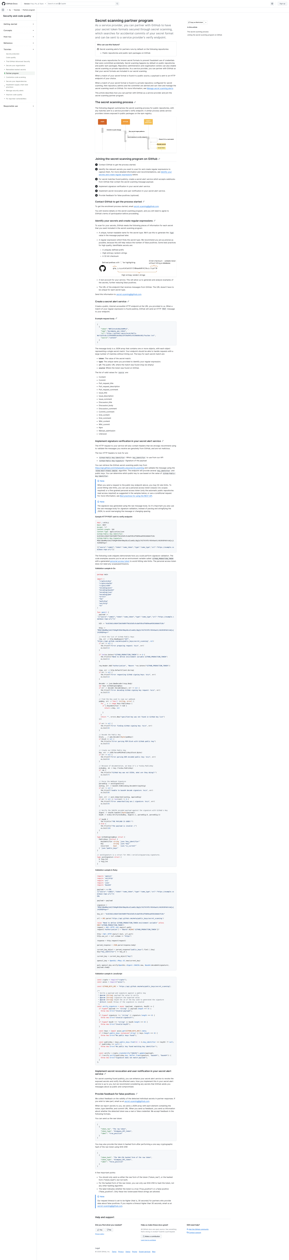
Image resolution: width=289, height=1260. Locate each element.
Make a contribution (152, 1236)
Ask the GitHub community (199, 1229)
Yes (101, 1230)
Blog (153, 1252)
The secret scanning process (114, 102)
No (110, 1230)
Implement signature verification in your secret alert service (128, 441)
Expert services (144, 1252)
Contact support (195, 1232)
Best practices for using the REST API (136, 496)
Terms (114, 1252)
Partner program (29, 10)
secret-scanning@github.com (146, 206)
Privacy (121, 1252)
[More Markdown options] (206, 22)
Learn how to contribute (148, 1240)
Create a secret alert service (110, 301)
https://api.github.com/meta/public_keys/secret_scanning (119, 468)
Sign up (282, 4)
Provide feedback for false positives (115, 1094)
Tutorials (17, 10)
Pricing (134, 1252)
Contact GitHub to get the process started (118, 201)
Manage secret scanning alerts (160, 88)
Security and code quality (17, 16)
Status (128, 1252)
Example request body (104, 318)
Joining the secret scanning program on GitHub (126, 158)
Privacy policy (99, 1234)
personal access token (119, 561)
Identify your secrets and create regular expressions (124, 220)
